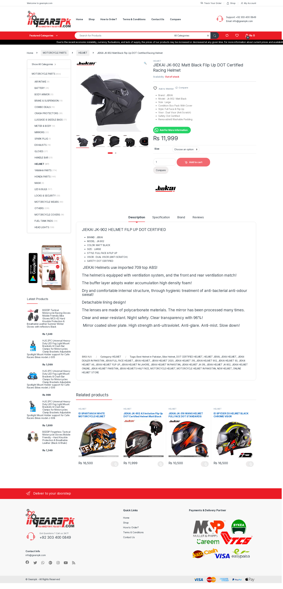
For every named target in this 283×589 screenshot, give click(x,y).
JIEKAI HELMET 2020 (163, 360)
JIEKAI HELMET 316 (185, 360)
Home (79, 19)
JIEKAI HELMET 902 (206, 360)
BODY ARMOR (44, 94)
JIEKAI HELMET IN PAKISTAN (166, 364)
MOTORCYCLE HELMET (163, 368)
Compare (175, 19)
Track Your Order (213, 3)
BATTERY (42, 88)
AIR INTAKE (42, 81)
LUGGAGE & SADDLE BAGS (51, 119)
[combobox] (123, 35)
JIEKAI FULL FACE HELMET (119, 360)
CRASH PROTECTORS (49, 113)
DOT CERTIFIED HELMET (189, 356)
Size (156, 148)
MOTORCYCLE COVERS (49, 214)
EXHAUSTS (43, 145)
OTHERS (42, 208)
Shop (232, 3)
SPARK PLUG (43, 138)
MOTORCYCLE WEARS (49, 201)
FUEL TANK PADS (46, 220)
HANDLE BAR (44, 157)
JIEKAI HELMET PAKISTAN (104, 368)
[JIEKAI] (165, 188)
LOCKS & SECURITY (47, 195)
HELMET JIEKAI (212, 356)
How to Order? (108, 19)
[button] (145, 63)
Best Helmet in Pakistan (149, 356)
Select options (115, 464)
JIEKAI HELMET (142, 360)
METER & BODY (45, 125)
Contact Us (157, 19)
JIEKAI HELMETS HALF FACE (134, 368)
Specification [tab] (161, 217)
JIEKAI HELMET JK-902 (219, 364)
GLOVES (41, 151)
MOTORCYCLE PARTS (54, 52)
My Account (250, 3)
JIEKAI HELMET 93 (228, 360)
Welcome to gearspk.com (39, 3)
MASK (39, 183)
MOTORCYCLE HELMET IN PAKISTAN (196, 368)
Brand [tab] (181, 217)
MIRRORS (42, 132)
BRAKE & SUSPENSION (49, 100)
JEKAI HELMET (228, 356)
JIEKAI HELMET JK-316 (193, 364)
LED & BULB (43, 189)
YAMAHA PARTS (46, 170)
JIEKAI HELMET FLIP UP (107, 364)
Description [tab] (136, 217)
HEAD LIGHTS (44, 227)
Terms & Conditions (134, 19)
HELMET (82, 52)
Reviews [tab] (198, 217)
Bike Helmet (168, 356)
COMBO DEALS (45, 107)
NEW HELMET (224, 368)
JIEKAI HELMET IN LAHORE (135, 364)
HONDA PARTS (45, 176)
